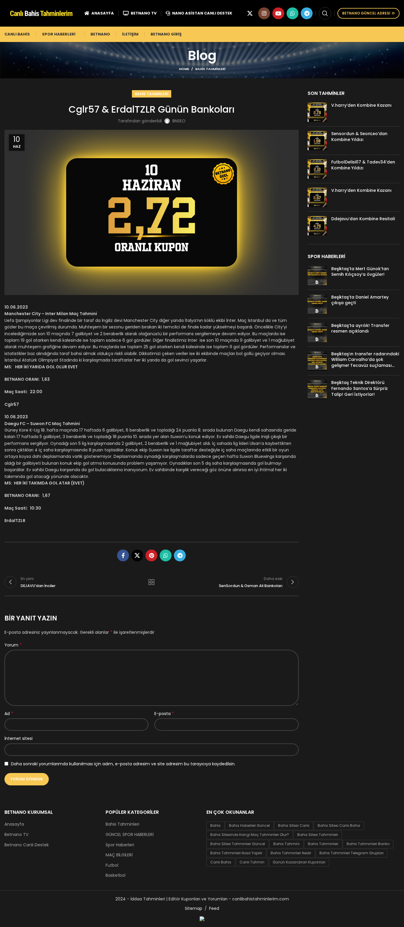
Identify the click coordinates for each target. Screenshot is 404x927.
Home (184, 69)
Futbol (112, 865)
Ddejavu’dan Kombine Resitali (363, 219)
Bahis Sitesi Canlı (293, 825)
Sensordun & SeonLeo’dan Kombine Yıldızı (359, 136)
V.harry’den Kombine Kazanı (361, 105)
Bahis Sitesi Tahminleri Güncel (237, 843)
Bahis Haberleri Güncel (249, 825)
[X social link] (250, 13)
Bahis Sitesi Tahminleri (317, 834)
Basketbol (115, 875)
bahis (215, 825)
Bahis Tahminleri (210, 69)
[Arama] (325, 13)
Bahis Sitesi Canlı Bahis (339, 825)
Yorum (13, 645)
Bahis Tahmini (286, 843)
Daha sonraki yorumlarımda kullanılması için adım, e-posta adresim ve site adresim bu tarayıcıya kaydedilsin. (123, 764)
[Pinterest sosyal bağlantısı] (151, 555)
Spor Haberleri (120, 845)
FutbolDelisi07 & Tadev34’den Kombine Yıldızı (363, 165)
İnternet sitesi (18, 738)
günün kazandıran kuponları (299, 862)
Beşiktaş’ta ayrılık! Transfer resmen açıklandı (360, 328)
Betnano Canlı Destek (26, 845)
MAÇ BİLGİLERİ (119, 855)
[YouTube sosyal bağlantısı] (278, 13)
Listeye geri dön (151, 582)
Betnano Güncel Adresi (366, 13)
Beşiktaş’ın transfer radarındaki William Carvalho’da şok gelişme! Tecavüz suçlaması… (365, 359)
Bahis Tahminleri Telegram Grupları (351, 852)
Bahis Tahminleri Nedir (291, 852)
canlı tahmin (252, 862)
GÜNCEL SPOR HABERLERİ (129, 834)
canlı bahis (220, 862)
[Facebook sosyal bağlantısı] (123, 555)
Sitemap (193, 908)
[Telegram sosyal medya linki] (307, 13)
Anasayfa (14, 824)
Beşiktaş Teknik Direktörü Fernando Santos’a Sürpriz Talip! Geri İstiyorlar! (359, 388)
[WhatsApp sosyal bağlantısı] (292, 13)
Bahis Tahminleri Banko (368, 843)
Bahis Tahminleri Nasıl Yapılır (236, 852)
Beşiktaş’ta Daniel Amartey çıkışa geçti (360, 300)
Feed (214, 908)
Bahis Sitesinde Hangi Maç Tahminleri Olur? (249, 834)
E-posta (164, 713)
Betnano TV (16, 834)
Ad (8, 713)
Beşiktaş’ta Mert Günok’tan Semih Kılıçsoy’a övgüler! (360, 272)
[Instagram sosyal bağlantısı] (264, 13)
